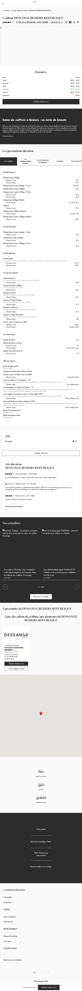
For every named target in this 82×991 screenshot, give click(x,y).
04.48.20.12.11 (57, 22)
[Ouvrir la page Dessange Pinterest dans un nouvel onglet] (78, 22)
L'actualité (8, 897)
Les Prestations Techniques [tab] (43, 161)
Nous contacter (10, 917)
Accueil (13, 10)
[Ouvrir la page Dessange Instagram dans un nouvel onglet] (66, 22)
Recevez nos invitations (13, 960)
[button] (41, 714)
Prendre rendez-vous (48, 987)
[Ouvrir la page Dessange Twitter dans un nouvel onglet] (74, 22)
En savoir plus (7, 136)
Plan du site (8, 922)
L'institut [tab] (59, 161)
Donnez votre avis (41, 453)
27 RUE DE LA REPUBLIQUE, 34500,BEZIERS (32, 22)
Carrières (7, 941)
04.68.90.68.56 (9, 659)
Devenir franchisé (10, 936)
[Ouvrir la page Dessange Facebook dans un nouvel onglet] (70, 22)
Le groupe (8, 902)
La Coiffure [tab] (8, 161)
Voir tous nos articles (41, 597)
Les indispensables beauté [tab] (25, 161)
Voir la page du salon (16, 668)
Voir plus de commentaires (14, 506)
